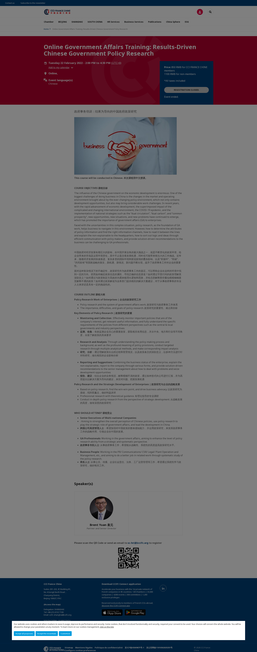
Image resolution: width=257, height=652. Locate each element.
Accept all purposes (24, 633)
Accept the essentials (46, 633)
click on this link (107, 627)
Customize (65, 633)
